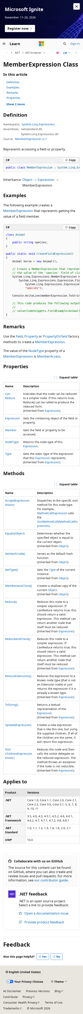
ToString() (11, 705)
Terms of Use (53, 1002)
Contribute (10, 997)
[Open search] (65, 43)
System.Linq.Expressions (38, 124)
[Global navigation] (4, 43)
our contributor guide (51, 880)
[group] (41, 167)
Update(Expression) (18, 725)
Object (27, 179)
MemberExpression (18, 211)
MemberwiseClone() (18, 586)
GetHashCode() (15, 554)
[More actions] (76, 53)
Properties (13, 98)
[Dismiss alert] (76, 6)
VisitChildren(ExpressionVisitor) (18, 753)
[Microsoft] (41, 43)
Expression (46, 179)
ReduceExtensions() (18, 676)
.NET (17, 53)
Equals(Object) (15, 533)
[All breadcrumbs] (6, 53)
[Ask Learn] (57, 53)
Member (11, 430)
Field (19, 336)
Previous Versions (38, 991)
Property (31, 336)
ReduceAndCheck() (17, 639)
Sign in (75, 44)
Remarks (12, 92)
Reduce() (11, 602)
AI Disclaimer (12, 991)
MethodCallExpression (52, 513)
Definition (13, 82)
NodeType (36, 351)
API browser (33, 53)
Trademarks (11, 1008)
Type (8, 454)
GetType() (11, 570)
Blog (58, 991)
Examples (12, 87)
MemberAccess (48, 356)
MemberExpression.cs (30, 139)
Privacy (27, 997)
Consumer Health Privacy (20, 1002)
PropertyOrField (55, 336)
